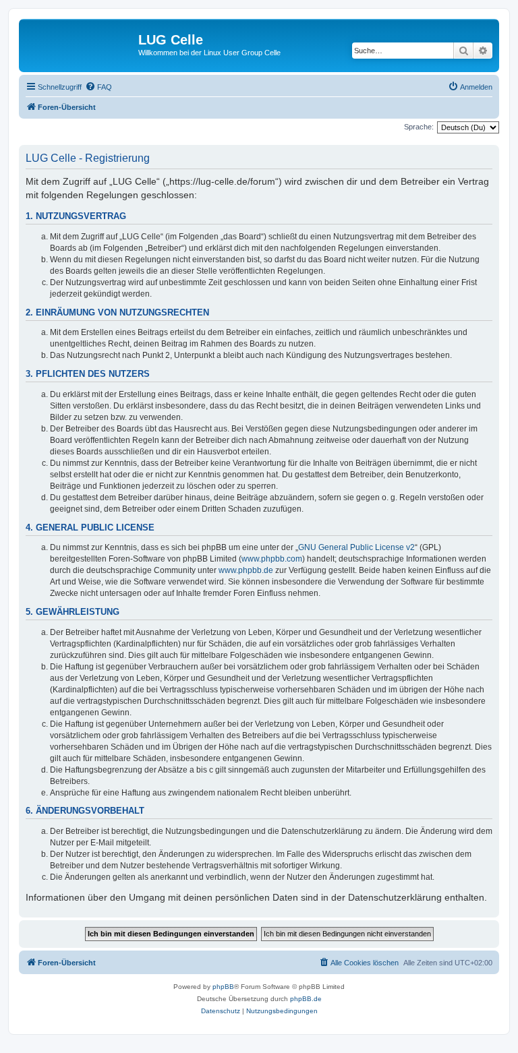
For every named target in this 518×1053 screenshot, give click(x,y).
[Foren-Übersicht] (80, 43)
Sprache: (419, 127)
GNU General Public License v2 (356, 547)
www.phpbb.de (246, 570)
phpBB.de (306, 998)
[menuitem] (98, 87)
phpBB (223, 986)
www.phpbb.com (271, 559)
